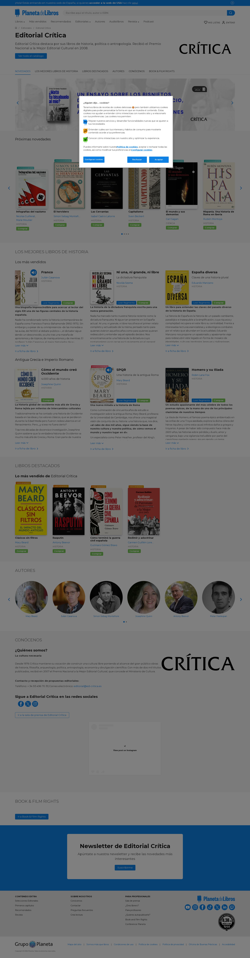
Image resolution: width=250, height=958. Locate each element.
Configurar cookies (94, 159)
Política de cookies (127, 147)
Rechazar (137, 159)
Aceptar (159, 159)
